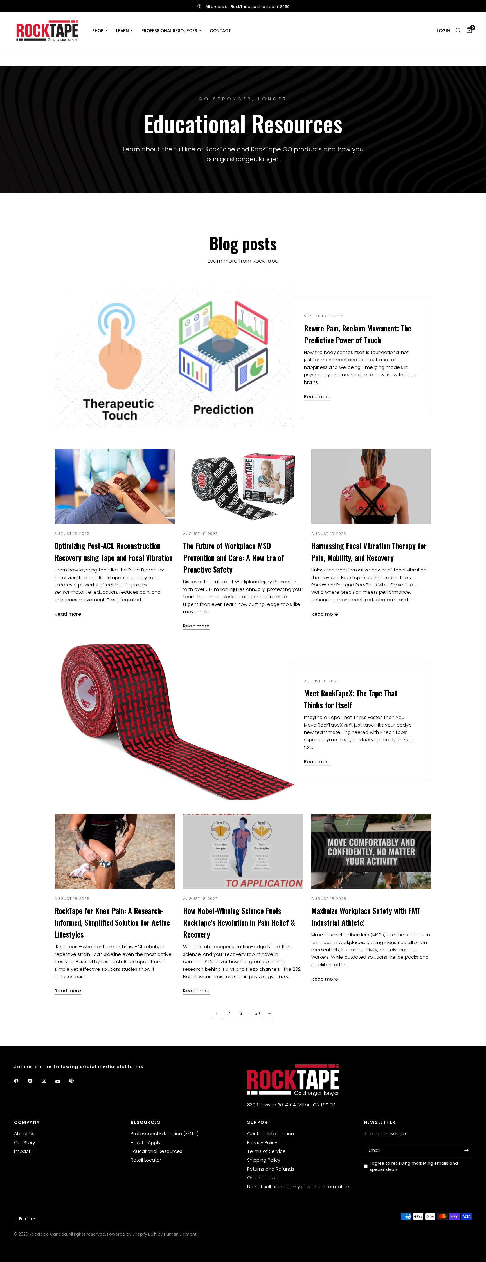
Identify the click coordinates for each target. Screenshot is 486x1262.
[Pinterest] (75, 1081)
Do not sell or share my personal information (298, 1186)
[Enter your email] (466, 1150)
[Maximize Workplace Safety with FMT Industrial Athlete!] (371, 851)
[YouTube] (61, 1081)
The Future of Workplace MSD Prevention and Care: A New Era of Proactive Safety (233, 557)
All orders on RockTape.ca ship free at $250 (248, 6)
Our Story (24, 1142)
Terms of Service (266, 1151)
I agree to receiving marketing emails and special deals (414, 1166)
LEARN (122, 30)
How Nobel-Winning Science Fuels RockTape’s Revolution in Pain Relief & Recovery (239, 922)
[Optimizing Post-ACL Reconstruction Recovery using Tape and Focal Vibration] (115, 486)
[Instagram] (48, 1081)
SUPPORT (259, 1122)
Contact (220, 30)
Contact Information (270, 1133)
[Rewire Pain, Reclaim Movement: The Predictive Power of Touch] (179, 357)
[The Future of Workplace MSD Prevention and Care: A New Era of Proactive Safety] (243, 486)
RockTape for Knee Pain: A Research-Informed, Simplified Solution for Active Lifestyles (112, 922)
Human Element (180, 1234)
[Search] (458, 30)
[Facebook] (20, 1081)
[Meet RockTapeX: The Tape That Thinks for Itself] (179, 722)
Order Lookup (262, 1177)
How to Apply (146, 1142)
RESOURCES (146, 1122)
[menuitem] (100, 30)
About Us (24, 1133)
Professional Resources (169, 30)
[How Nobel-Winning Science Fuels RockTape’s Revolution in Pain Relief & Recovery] (243, 851)
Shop (98, 30)
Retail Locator (146, 1160)
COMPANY (27, 1122)
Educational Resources (156, 1151)
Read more (317, 397)
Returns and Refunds (270, 1169)
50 (257, 1013)
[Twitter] (34, 1081)
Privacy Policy (262, 1142)
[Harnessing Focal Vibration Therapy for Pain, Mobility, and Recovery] (371, 486)
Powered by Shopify (127, 1234)
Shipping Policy (263, 1160)
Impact (22, 1151)
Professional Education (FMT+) (165, 1133)
